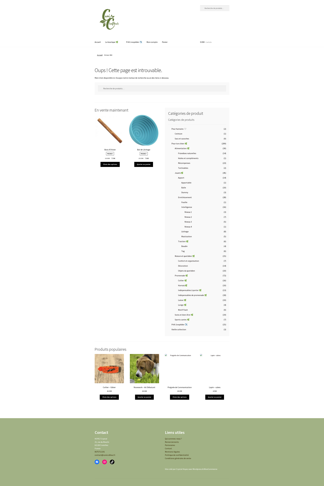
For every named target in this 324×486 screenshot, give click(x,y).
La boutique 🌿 (111, 42)
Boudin (184, 246)
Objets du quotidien (186, 270)
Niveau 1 (188, 212)
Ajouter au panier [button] (143, 164)
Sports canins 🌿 (182, 319)
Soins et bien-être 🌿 (184, 314)
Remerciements (172, 442)
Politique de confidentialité (177, 455)
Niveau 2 (188, 217)
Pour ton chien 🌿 (179, 143)
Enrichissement (185, 197)
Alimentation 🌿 (182, 148)
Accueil (98, 42)
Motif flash (183, 310)
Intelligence (186, 207)
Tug (183, 251)
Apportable (186, 182)
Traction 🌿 (183, 241)
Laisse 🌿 (182, 300)
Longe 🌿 (182, 305)
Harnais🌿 (182, 285)
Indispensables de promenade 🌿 (192, 295)
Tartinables (183, 168)
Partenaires (170, 445)
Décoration (183, 266)
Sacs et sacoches (182, 138)
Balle (183, 187)
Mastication (186, 236)
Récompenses (184, 163)
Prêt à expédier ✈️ (134, 42)
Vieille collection (178, 329)
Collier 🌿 (182, 280)
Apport (181, 177)
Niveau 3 (188, 221)
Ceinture (178, 133)
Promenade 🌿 (181, 275)
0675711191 (100, 451)
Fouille (184, 202)
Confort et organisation (188, 261)
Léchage (185, 231)
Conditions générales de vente (178, 458)
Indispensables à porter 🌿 (189, 290)
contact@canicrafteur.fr (105, 455)
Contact (168, 448)
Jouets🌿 (179, 173)
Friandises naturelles (187, 153)
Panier (165, 42)
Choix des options (110, 164)
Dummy (184, 192)
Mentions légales (172, 451)
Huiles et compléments (188, 158)
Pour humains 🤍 (178, 129)
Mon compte (152, 42)
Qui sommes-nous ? (173, 438)
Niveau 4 (188, 226)
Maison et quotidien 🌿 (185, 256)
